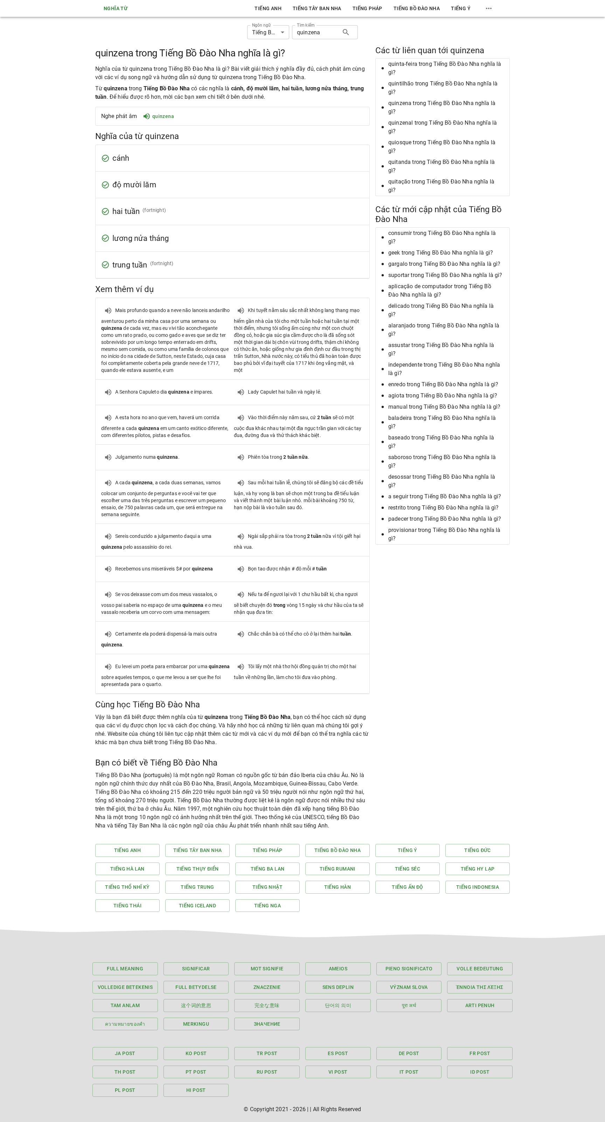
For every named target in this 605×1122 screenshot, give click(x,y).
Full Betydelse (196, 987)
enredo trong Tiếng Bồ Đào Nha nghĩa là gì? (443, 384)
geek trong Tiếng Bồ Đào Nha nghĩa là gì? (440, 252)
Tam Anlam (125, 1005)
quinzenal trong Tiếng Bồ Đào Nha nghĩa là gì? (442, 126)
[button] (442, 68)
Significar (196, 968)
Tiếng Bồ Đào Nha (417, 8)
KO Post (196, 1053)
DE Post (409, 1053)
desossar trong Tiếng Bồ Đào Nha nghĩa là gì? (441, 481)
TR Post (267, 1053)
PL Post (125, 1090)
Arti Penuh (480, 1005)
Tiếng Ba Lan (268, 869)
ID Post (479, 1072)
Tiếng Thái (127, 905)
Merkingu (196, 1024)
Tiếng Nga (267, 905)
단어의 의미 (338, 1005)
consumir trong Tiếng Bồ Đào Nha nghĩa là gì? (442, 237)
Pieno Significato (409, 968)
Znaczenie (267, 987)
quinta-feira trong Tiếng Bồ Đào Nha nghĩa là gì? (444, 68)
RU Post (267, 1072)
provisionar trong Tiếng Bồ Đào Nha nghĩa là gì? (444, 534)
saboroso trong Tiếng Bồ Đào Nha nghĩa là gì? (442, 461)
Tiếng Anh (268, 8)
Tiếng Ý (461, 8)
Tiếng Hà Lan (127, 869)
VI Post (338, 1072)
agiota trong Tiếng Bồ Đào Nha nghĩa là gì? (442, 395)
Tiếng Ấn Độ (407, 887)
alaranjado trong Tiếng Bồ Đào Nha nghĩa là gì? (443, 329)
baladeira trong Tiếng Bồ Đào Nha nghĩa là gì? (442, 422)
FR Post (480, 1053)
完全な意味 (267, 1005)
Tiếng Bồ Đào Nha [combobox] (270, 32)
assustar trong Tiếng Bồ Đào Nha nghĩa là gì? (441, 349)
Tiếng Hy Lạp (478, 869)
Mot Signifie (267, 968)
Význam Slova (409, 987)
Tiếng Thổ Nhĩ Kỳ (127, 887)
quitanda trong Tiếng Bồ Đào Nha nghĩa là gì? (441, 166)
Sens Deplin (338, 987)
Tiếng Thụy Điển (197, 869)
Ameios (338, 968)
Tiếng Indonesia (477, 887)
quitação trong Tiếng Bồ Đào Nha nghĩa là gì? (441, 185)
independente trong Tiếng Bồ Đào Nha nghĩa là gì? (444, 368)
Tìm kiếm (305, 25)
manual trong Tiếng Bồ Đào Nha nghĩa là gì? (444, 406)
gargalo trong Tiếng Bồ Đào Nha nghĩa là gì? (444, 264)
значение (267, 1024)
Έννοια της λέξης (480, 987)
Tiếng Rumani (337, 869)
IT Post (409, 1072)
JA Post (125, 1053)
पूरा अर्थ (409, 1005)
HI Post (196, 1090)
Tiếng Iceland (197, 905)
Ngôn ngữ (261, 25)
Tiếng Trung (197, 887)
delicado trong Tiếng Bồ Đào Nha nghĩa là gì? (441, 310)
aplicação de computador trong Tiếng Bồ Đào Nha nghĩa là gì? (439, 290)
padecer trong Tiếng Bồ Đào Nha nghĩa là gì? (444, 518)
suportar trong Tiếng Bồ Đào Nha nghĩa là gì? (445, 275)
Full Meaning (125, 968)
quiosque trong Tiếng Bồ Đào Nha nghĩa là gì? (441, 146)
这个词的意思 (196, 1005)
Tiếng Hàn (337, 887)
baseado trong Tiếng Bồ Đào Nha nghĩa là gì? (441, 441)
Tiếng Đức (477, 850)
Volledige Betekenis (125, 987)
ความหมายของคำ (125, 1024)
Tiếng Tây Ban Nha (317, 8)
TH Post (125, 1072)
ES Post (338, 1053)
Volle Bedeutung (480, 968)
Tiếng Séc (407, 869)
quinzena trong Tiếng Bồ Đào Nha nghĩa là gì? (441, 107)
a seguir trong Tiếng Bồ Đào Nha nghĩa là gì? (444, 496)
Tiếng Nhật (267, 887)
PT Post (196, 1072)
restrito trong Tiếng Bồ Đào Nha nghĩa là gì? (443, 507)
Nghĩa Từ (115, 8)
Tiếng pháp (367, 8)
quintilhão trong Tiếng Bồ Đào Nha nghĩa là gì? (443, 87)
